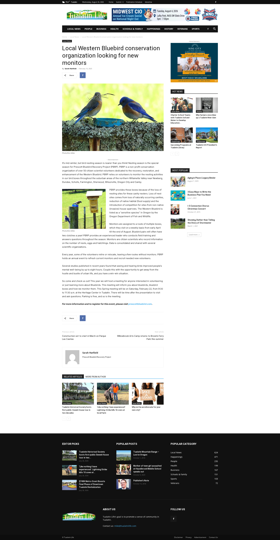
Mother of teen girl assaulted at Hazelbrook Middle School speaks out (147, 469)
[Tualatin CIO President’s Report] (207, 135)
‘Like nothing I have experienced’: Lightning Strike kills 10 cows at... (93, 469)
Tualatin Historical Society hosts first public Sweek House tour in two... (94, 455)
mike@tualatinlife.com (125, 526)
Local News (73, 28)
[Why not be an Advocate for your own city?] (148, 394)
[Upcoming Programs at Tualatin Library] (182, 135)
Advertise (148, 2)
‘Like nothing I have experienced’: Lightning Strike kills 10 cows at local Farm (111, 410)
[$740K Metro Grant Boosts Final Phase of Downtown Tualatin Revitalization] (69, 485)
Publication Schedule (134, 2)
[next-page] (68, 419)
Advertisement (200, 537)
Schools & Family (133, 28)
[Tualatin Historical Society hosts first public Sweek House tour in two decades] (78, 394)
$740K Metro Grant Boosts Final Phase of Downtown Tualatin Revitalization (92, 484)
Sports (196, 28)
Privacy (188, 537)
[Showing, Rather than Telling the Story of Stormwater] (178, 223)
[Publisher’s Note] (123, 484)
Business (101, 28)
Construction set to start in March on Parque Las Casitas (84, 337)
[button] (214, 29)
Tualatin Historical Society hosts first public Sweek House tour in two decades (76, 410)
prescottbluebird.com (140, 304)
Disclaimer (178, 537)
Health (114, 28)
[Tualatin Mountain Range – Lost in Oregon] (123, 455)
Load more (193, 234)
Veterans (182, 28)
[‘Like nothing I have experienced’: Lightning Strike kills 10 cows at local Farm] (113, 394)
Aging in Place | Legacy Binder (202, 178)
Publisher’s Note (141, 480)
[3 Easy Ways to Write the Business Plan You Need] (178, 195)
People (88, 28)
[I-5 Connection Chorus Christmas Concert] (175, 209)
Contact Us (213, 537)
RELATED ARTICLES (73, 377)
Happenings (153, 28)
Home (111, 2)
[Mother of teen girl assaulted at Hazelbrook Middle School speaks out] (123, 469)
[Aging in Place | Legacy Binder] (178, 181)
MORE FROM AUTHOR (96, 377)
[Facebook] (216, 2)
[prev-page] (64, 419)
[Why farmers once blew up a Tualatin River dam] (207, 105)
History (168, 28)
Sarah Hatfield (70, 68)
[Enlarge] (102, 192)
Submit (118, 2)
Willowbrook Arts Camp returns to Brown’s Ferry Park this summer (140, 337)
